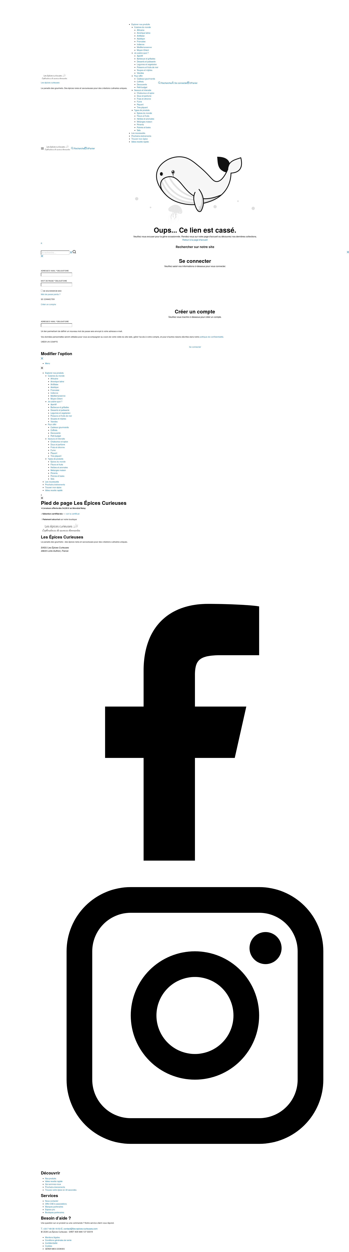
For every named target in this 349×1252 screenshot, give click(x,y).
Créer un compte (49, 342)
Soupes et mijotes (144, 70)
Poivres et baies (144, 127)
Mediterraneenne (144, 47)
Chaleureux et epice (145, 93)
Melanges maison (144, 121)
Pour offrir (138, 75)
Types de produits (142, 110)
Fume (139, 101)
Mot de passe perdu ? (50, 294)
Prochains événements (141, 136)
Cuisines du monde (142, 27)
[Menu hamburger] (42, 149)
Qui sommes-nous (53, 1184)
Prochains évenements (55, 1187)
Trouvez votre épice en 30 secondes (60, 1189)
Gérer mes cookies (55, 1249)
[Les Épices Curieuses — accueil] (61, 528)
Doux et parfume (144, 95)
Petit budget (142, 87)
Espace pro (50, 1209)
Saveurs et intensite (142, 90)
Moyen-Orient (143, 50)
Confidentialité (51, 1243)
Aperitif (140, 55)
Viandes (140, 73)
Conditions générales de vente (58, 1240)
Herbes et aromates (145, 118)
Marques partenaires (54, 1206)
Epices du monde (144, 113)
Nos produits (50, 1178)
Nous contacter (51, 1201)
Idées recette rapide (140, 141)
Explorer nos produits (140, 24)
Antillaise (141, 35)
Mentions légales (52, 1237)
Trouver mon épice (139, 138)
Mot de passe (54, 281)
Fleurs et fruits (143, 116)
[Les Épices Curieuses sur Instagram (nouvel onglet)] (195, 1168)
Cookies (48, 1246)
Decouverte (142, 84)
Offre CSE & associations (56, 1203)
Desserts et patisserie (146, 61)
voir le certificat (72, 514)
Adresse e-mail (55, 271)
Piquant (140, 104)
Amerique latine (143, 32)
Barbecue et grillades (146, 58)
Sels (139, 130)
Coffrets (140, 81)
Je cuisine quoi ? (141, 53)
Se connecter (48, 299)
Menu (47, 363)
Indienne (140, 44)
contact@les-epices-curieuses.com (79, 1228)
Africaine (140, 30)
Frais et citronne (144, 98)
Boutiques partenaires (54, 1212)
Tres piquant (142, 107)
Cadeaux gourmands (146, 78)
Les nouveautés (138, 133)
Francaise (141, 41)
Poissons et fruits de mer (147, 67)
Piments (140, 124)
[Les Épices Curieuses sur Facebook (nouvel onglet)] (195, 859)
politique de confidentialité (211, 337)
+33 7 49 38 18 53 (51, 1228)
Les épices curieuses (50, 82)
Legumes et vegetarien (147, 64)
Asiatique (141, 38)
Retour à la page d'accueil (195, 239)
